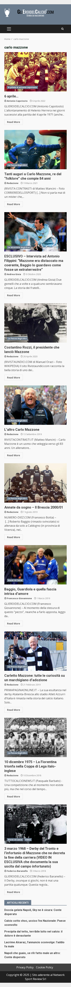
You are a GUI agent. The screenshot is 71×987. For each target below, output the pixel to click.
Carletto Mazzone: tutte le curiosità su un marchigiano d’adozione (35, 651)
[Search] (62, 29)
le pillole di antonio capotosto (22, 87)
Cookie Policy (44, 967)
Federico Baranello (17, 871)
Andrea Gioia (14, 274)
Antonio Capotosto (17, 100)
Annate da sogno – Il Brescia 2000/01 (35, 483)
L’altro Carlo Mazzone (35, 405)
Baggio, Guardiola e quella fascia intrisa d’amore (35, 564)
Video (28, 839)
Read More (13, 122)
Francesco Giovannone (19, 598)
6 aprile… (35, 71)
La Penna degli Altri (17, 165)
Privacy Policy (25, 967)
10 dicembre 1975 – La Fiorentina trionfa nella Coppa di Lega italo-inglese (35, 737)
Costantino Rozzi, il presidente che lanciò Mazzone (35, 323)
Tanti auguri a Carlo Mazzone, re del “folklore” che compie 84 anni (35, 149)
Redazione (12, 183)
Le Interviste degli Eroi (19, 247)
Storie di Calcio (15, 580)
